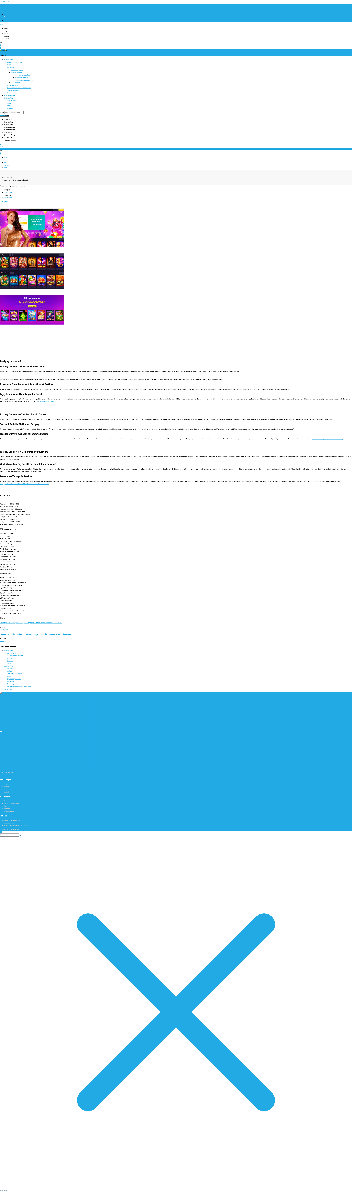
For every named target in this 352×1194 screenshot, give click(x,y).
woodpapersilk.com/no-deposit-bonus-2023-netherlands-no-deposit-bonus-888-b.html (24, 484)
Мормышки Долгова (17, 70)
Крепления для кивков (14, 85)
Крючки (9, 106)
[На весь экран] (2, 1190)
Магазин (6, 28)
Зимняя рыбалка (8, 60)
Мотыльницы (11, 93)
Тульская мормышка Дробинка (24, 80)
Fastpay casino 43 (5, 202)
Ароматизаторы (12, 101)
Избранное (7, 809)
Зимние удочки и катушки (14, 62)
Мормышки (10, 67)
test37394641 (8, 192)
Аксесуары (10, 668)
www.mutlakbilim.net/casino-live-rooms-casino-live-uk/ (327, 439)
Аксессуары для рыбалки (15, 656)
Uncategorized (8, 198)
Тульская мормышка (17, 72)
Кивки (9, 65)
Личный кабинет (8, 801)
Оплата (6, 34)
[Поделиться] (4, 1190)
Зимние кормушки (12, 90)
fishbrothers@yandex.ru (10, 8)
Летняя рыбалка (8, 98)
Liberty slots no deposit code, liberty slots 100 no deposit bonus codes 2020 (31, 622)
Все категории (5, 115)
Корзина (6, 806)
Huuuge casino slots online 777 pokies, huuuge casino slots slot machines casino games (36, 634)
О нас (5, 31)
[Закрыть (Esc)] (6, 1190)
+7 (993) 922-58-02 (9, 5)
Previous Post (4, 630)
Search (2, 113)
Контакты (6, 39)
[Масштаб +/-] (0, 1190)
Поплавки (10, 108)
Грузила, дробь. (11, 653)
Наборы (9, 671)
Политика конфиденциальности (13, 820)
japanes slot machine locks (46, 401)
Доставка (6, 36)
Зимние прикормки (9, 95)
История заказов (9, 811)
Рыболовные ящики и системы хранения (19, 88)
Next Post (3, 641)
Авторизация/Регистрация (11, 803)
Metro (1, 24)
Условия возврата (9, 823)
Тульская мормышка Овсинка (23, 77)
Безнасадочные (15, 83)
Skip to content (4, 1)
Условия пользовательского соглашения (16, 825)
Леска (9, 103)
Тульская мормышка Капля (23, 75)
